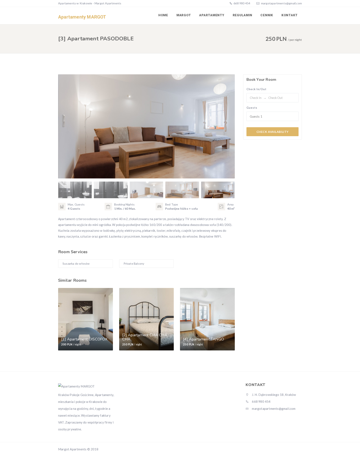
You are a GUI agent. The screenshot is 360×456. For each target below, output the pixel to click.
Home (163, 15)
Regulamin (242, 15)
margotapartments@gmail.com (281, 3)
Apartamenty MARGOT (82, 17)
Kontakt (289, 15)
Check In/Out (256, 89)
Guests (251, 107)
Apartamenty (211, 15)
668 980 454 (241, 3)
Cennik (266, 15)
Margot (183, 15)
